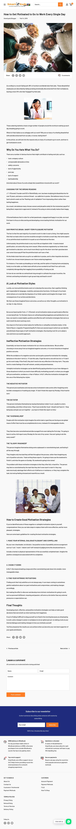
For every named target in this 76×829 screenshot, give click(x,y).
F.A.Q (42, 787)
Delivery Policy (8, 809)
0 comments (66, 75)
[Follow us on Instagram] (8, 823)
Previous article (13, 648)
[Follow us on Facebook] (5, 823)
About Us (7, 781)
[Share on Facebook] (13, 75)
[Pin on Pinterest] (16, 75)
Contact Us (7, 784)
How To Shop (45, 790)
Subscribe (52, 725)
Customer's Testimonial (11, 787)
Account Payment (47, 781)
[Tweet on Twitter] (20, 75)
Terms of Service (9, 806)
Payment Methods (9, 790)
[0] (71, 4)
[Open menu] (5, 4)
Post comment (16, 694)
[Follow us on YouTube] (12, 823)
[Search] (60, 4)
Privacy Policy (8, 800)
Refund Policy (8, 803)
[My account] (67, 4)
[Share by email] (23, 75)
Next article (64, 648)
